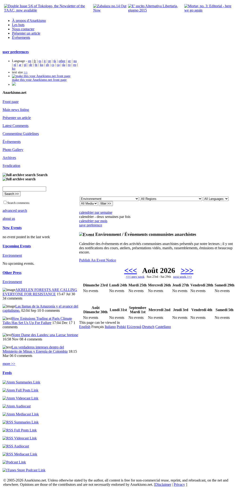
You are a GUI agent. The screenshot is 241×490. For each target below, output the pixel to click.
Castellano (163, 327)
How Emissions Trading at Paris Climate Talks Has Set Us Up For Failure (37, 320)
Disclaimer (163, 484)
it (45, 61)
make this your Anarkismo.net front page (39, 80)
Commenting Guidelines (21, 134)
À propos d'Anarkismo (29, 21)
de (30, 65)
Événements (21, 38)
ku (41, 65)
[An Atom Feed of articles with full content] (20, 390)
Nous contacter (23, 29)
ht (36, 65)
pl (25, 65)
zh (47, 65)
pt (49, 61)
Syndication (11, 166)
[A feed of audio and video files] (21, 414)
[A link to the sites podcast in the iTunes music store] (24, 470)
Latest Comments (15, 126)
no (75, 61)
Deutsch (148, 327)
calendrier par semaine (95, 212)
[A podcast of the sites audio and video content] (14, 462)
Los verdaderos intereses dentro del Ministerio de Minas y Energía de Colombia (35, 349)
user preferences (16, 52)
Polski (121, 327)
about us (9, 219)
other (62, 61)
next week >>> (182, 276)
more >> (9, 364)
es (40, 61)
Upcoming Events (17, 246)
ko (13, 68)
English (84, 327)
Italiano (110, 327)
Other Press (12, 273)
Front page (11, 102)
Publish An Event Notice (97, 260)
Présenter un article (26, 33)
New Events (12, 228)
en (29, 61)
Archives (9, 158)
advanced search (15, 211)
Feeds (7, 373)
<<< (130, 270)
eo (74, 65)
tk (54, 61)
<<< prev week (135, 276)
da (63, 65)
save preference (90, 225)
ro (69, 65)
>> (26, 72)
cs (53, 65)
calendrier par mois (93, 221)
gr (69, 61)
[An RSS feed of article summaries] (21, 422)
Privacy (179, 484)
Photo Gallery (13, 150)
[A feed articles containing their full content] (20, 430)
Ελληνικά (134, 327)
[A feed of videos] (20, 398)
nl (15, 65)
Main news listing (16, 110)
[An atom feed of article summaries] (21, 382)
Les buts (18, 25)
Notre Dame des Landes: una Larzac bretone (45, 335)
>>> (187, 270)
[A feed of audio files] (17, 406)
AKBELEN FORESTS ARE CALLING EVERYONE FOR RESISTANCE (40, 292)
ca (58, 65)
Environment (12, 255)
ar (20, 65)
